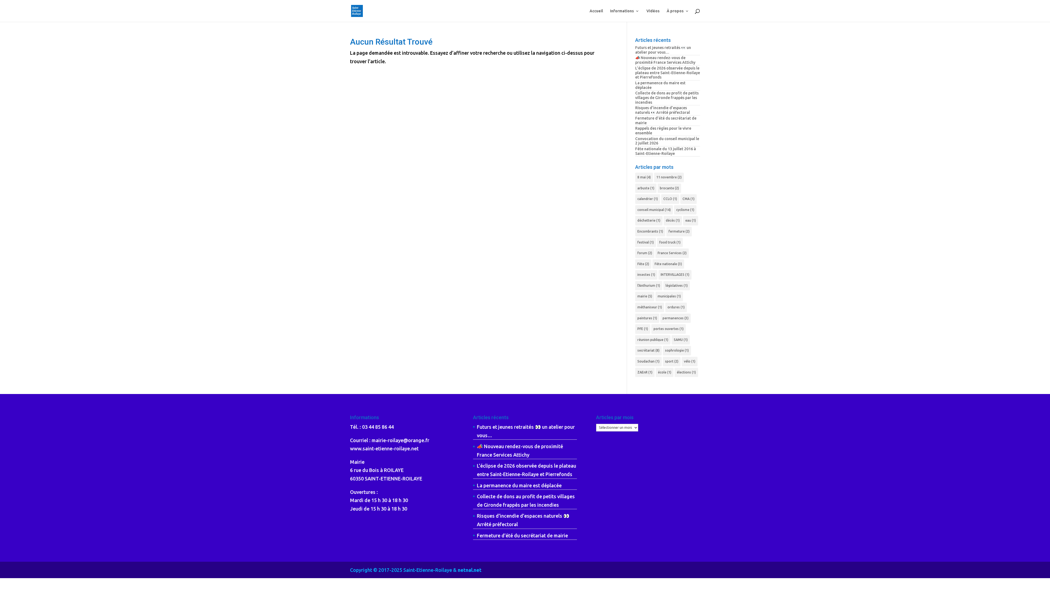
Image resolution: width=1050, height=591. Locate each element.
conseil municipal (654, 210)
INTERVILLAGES (675, 274)
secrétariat (648, 350)
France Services (672, 253)
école (664, 372)
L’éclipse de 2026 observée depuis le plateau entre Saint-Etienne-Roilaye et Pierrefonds (667, 73)
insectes (646, 274)
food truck (670, 242)
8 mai (644, 177)
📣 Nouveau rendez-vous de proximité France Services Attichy (665, 60)
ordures (676, 307)
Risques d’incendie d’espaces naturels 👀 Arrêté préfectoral (662, 110)
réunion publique (652, 339)
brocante (669, 188)
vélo (689, 361)
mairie (644, 296)
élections (686, 372)
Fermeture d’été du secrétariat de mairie (522, 535)
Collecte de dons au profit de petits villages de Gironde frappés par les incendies (667, 98)
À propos (675, 11)
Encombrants (650, 231)
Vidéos (653, 11)
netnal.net (470, 570)
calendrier (647, 199)
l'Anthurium (648, 285)
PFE (642, 329)
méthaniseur (649, 307)
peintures (647, 318)
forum (644, 253)
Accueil (596, 11)
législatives (677, 285)
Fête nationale (668, 264)
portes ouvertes (669, 329)
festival (645, 242)
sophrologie (677, 350)
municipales (669, 296)
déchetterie (648, 220)
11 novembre (669, 177)
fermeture (679, 231)
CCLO (670, 199)
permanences (676, 318)
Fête (643, 264)
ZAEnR (644, 372)
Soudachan (648, 361)
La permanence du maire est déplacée (519, 485)
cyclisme (685, 210)
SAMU (681, 339)
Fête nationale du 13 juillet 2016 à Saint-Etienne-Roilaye (665, 151)
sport (671, 361)
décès (673, 220)
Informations (622, 11)
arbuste (645, 188)
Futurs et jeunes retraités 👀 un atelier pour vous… (663, 49)
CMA (688, 199)
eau (690, 220)
